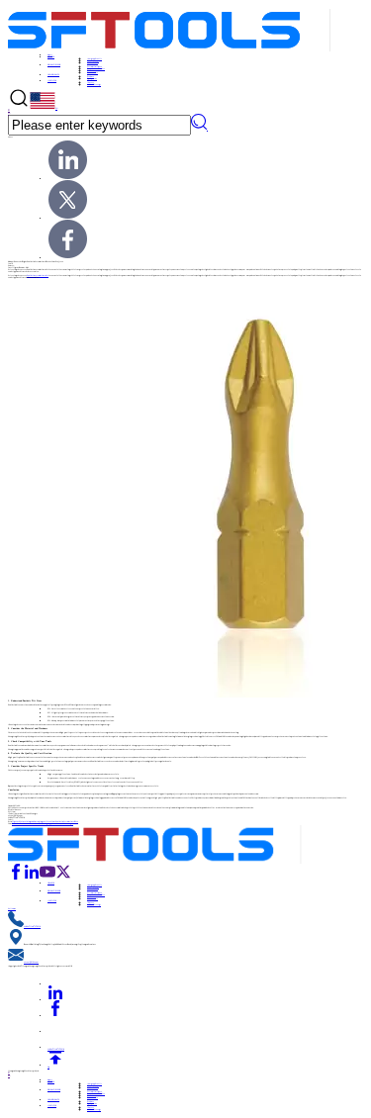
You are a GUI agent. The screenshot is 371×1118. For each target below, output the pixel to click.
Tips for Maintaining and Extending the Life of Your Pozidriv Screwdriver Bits (45, 821)
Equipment (92, 78)
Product (90, 76)
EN (56, 108)
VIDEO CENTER (92, 62)
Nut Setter (91, 70)
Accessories (92, 72)
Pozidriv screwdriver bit (37, 275)
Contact (90, 82)
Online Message (94, 84)
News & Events (93, 60)
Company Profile (94, 58)
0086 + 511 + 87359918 (32, 926)
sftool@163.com (31, 962)
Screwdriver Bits (94, 66)
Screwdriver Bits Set (96, 68)
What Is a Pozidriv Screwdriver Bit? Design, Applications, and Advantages (42, 823)
